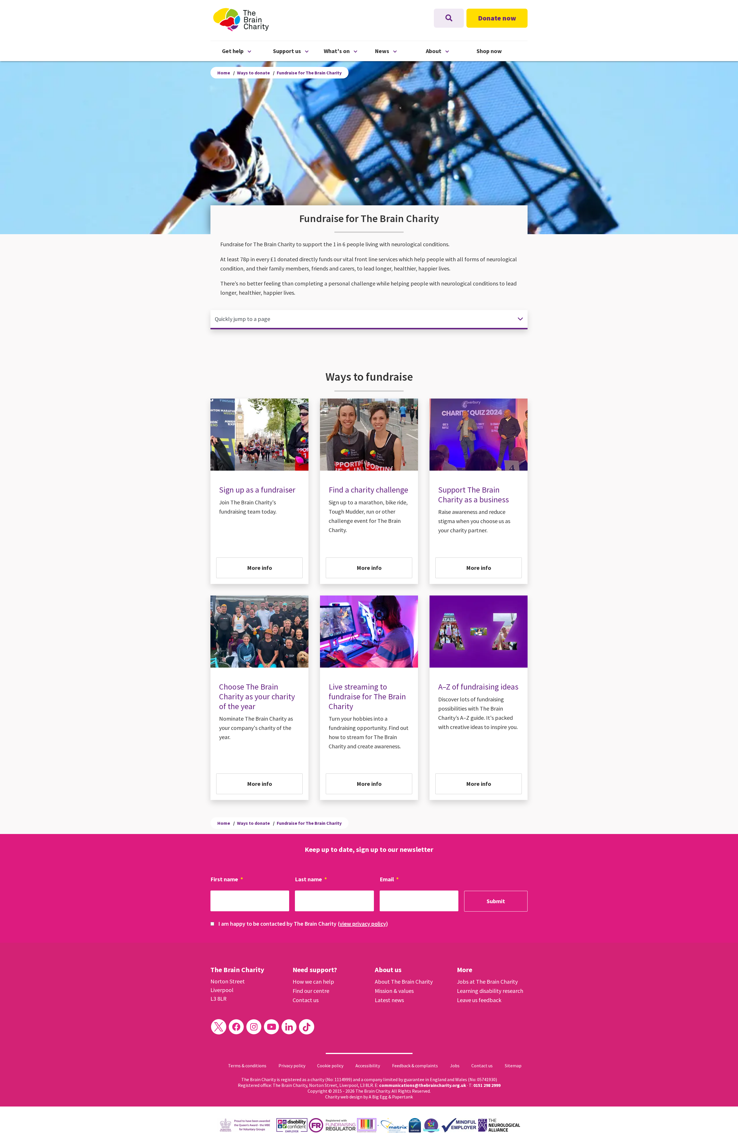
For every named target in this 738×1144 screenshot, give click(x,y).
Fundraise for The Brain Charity (309, 73)
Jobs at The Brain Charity (487, 981)
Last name (311, 879)
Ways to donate (253, 73)
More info (259, 567)
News (400, 51)
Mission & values (394, 990)
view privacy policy (363, 923)
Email (389, 879)
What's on (349, 51)
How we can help (313, 981)
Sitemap (513, 1065)
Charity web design (343, 1097)
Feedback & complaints (415, 1065)
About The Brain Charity (404, 981)
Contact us (306, 1000)
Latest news (389, 1000)
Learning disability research (490, 990)
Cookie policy (330, 1065)
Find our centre (311, 990)
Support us (298, 51)
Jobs (455, 1065)
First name (226, 879)
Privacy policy (291, 1065)
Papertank (402, 1097)
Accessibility (367, 1065)
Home (223, 73)
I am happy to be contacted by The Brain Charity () (303, 923)
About (451, 51)
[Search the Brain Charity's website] (449, 18)
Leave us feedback (479, 1000)
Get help (247, 51)
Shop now (489, 51)
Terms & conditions (247, 1065)
